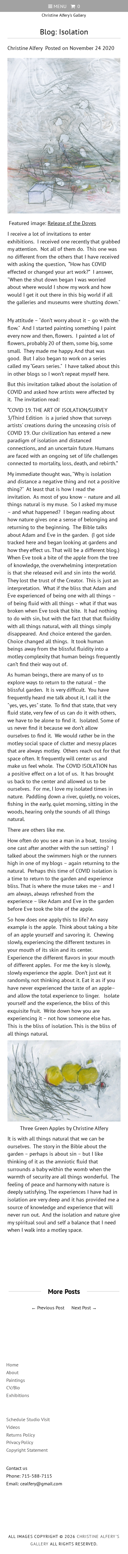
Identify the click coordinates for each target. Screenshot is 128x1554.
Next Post (81, 1308)
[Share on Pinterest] (76, 1267)
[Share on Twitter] (61, 1267)
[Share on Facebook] (49, 1267)
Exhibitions (17, 1395)
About (12, 1372)
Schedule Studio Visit (28, 1419)
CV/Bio (13, 1388)
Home (12, 1365)
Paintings (15, 1380)
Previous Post (50, 1308)
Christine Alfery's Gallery (64, 15)
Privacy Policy (19, 1442)
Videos (13, 1427)
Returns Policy (20, 1435)
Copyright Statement (27, 1450)
